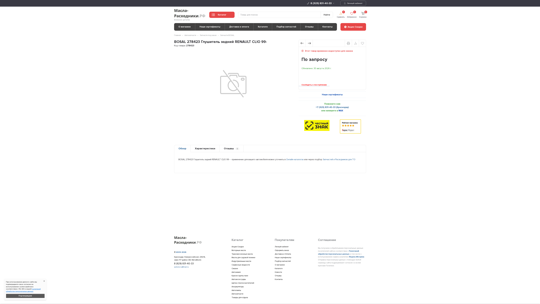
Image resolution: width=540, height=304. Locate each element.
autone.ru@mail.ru (181, 267)
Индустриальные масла (241, 261)
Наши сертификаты (210, 26)
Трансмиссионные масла (242, 254)
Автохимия (236, 272)
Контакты (327, 26)
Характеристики (205, 148)
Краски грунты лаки (240, 276)
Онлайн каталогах (295, 159)
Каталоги (263, 26)
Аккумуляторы (238, 287)
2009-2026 (181, 252)
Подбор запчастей (286, 26)
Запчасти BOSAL (227, 35)
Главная (177, 35)
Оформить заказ (282, 250)
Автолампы (236, 290)
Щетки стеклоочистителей (243, 283)
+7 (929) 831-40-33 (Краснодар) (332, 107)
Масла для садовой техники (243, 257)
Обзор (182, 148)
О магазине (184, 26)
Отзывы (309, 26)
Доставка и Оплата (283, 254)
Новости (278, 272)
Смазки (235, 268)
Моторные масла (239, 250)
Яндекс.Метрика (356, 257)
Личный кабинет (354, 3)
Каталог (222, 15)
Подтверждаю (25, 296)
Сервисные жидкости (241, 265)
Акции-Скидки (238, 247)
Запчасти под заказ (208, 35)
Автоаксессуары (239, 279)
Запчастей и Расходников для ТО (339, 159)
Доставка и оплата (239, 26)
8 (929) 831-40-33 (321, 3)
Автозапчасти (190, 35)
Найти (327, 15)
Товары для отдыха (240, 297)
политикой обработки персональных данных (23, 290)
